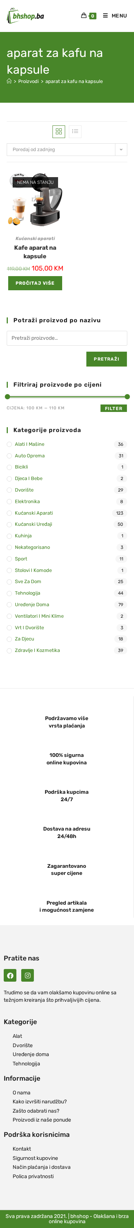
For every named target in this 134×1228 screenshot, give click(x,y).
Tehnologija (27, 593)
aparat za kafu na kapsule (74, 81)
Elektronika (27, 501)
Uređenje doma (32, 604)
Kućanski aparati (35, 238)
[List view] (75, 131)
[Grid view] (58, 131)
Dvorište (24, 490)
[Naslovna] (9, 81)
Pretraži (106, 359)
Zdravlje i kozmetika (37, 650)
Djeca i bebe (28, 478)
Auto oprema (30, 455)
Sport (21, 559)
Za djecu (24, 639)
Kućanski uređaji (33, 524)
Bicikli (21, 467)
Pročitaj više (35, 283)
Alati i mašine (29, 444)
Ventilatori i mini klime (39, 616)
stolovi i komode (33, 570)
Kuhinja (23, 535)
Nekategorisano (32, 547)
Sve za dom (28, 581)
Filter (113, 408)
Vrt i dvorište (29, 627)
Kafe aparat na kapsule (35, 251)
